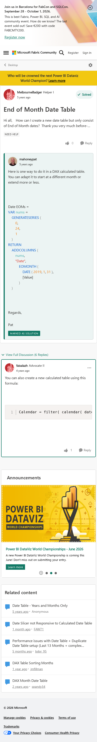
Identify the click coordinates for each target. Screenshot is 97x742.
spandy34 (38, 686)
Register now (15, 37)
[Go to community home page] (34, 53)
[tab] (46, 573)
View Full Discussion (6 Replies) (27, 354)
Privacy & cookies (42, 717)
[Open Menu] (90, 65)
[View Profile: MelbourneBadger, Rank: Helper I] (9, 94)
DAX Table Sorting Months (32, 663)
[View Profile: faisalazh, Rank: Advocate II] (9, 367)
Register (73, 52)
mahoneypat (28, 159)
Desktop (13, 65)
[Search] (61, 52)
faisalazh (22, 365)
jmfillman (36, 669)
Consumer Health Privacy (62, 733)
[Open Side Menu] (6, 52)
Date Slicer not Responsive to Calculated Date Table (52, 623)
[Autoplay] (41, 573)
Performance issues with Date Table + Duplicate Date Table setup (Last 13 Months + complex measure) (49, 643)
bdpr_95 (41, 651)
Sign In (87, 52)
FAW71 (39, 629)
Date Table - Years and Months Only (40, 605)
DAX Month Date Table (29, 680)
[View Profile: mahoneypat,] (12, 161)
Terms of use (67, 717)
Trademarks (11, 726)
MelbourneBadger (29, 92)
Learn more (56, 80)
